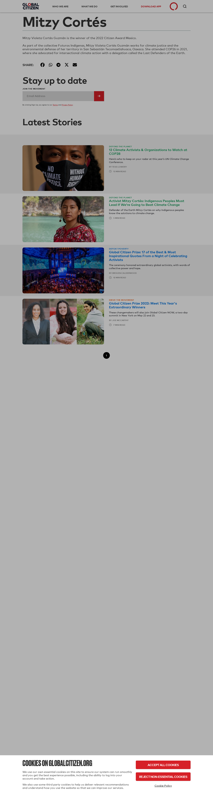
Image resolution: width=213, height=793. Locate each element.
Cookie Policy (163, 785)
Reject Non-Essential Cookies (163, 777)
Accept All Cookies (163, 765)
